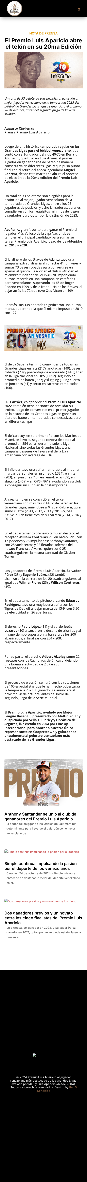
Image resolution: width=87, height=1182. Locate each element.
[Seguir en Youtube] (55, 1102)
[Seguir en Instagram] (32, 1102)
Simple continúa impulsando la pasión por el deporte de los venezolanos (40, 866)
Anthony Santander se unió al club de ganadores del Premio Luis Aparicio (40, 816)
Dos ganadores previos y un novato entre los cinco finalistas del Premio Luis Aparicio (43, 918)
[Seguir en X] (43, 1102)
